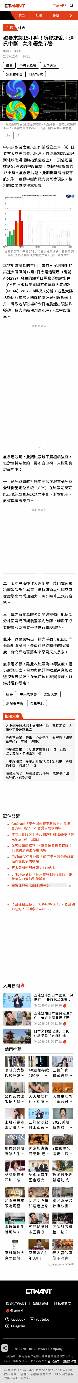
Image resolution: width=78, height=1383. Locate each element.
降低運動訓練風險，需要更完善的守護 (15, 1229)
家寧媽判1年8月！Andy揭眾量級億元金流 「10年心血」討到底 (38, 1255)
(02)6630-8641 (48, 904)
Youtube (42, 1319)
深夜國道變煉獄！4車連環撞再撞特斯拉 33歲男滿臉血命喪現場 (43, 847)
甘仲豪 (16, 51)
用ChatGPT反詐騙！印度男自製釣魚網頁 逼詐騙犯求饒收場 (44, 858)
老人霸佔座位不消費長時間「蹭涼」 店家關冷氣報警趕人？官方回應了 (62, 1255)
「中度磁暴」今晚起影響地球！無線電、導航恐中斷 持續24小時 (39, 763)
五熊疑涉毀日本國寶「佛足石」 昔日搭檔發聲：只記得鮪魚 (38, 1124)
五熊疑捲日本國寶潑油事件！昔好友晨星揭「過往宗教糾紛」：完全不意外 (38, 1229)
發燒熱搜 (16, 1310)
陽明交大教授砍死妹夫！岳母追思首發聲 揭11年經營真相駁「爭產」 (15, 1072)
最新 (22, 15)
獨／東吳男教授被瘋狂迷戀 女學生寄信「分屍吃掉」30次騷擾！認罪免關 (62, 1202)
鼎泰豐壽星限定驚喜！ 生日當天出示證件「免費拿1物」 (15, 1202)
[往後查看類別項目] (68, 15)
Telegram (17, 1326)
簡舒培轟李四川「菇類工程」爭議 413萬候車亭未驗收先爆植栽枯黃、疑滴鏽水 (15, 1177)
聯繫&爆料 (40, 1303)
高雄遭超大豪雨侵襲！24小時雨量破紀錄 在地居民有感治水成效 (15, 1255)
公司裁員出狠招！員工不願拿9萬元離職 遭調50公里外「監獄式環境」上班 (15, 1098)
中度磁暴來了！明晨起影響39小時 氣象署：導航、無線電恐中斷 (36, 751)
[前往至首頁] (15, 5)
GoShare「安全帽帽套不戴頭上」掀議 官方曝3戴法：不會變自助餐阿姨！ (42, 825)
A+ (8, 135)
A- (19, 135)
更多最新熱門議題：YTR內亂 (33, 867)
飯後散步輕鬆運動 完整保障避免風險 (62, 1177)
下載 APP (59, 5)
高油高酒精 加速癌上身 (38, 1202)
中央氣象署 (28, 65)
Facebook (17, 1319)
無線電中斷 (14, 74)
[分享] (4, 1348)
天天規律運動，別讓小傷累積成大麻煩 (38, 1098)
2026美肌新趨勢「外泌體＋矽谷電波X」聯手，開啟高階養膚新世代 (62, 1124)
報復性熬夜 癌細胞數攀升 (30, 885)
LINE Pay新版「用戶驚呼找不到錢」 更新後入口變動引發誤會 (41, 876)
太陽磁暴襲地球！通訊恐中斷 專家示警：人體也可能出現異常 (39, 727)
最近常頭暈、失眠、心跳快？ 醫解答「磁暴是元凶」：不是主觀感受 (39, 739)
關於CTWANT (16, 1303)
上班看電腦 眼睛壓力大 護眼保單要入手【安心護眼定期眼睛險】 (15, 1124)
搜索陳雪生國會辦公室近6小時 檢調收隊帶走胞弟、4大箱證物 (38, 1177)
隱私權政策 (12, 1374)
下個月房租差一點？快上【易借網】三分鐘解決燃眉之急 (62, 1229)
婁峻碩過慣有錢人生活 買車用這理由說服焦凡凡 (15, 1150)
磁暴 (9, 65)
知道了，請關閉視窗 (64, 1362)
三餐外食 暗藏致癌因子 (62, 1072)
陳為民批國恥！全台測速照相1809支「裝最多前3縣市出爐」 (42, 836)
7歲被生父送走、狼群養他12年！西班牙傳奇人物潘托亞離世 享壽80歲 (62, 1150)
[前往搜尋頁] (71, 5)
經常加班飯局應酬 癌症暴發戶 (38, 1150)
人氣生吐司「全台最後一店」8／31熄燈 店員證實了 (62, 1098)
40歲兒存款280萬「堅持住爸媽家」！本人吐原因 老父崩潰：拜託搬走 (38, 1072)
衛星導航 (36, 74)
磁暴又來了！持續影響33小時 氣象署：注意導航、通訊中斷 (37, 775)
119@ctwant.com (40, 908)
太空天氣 (49, 65)
